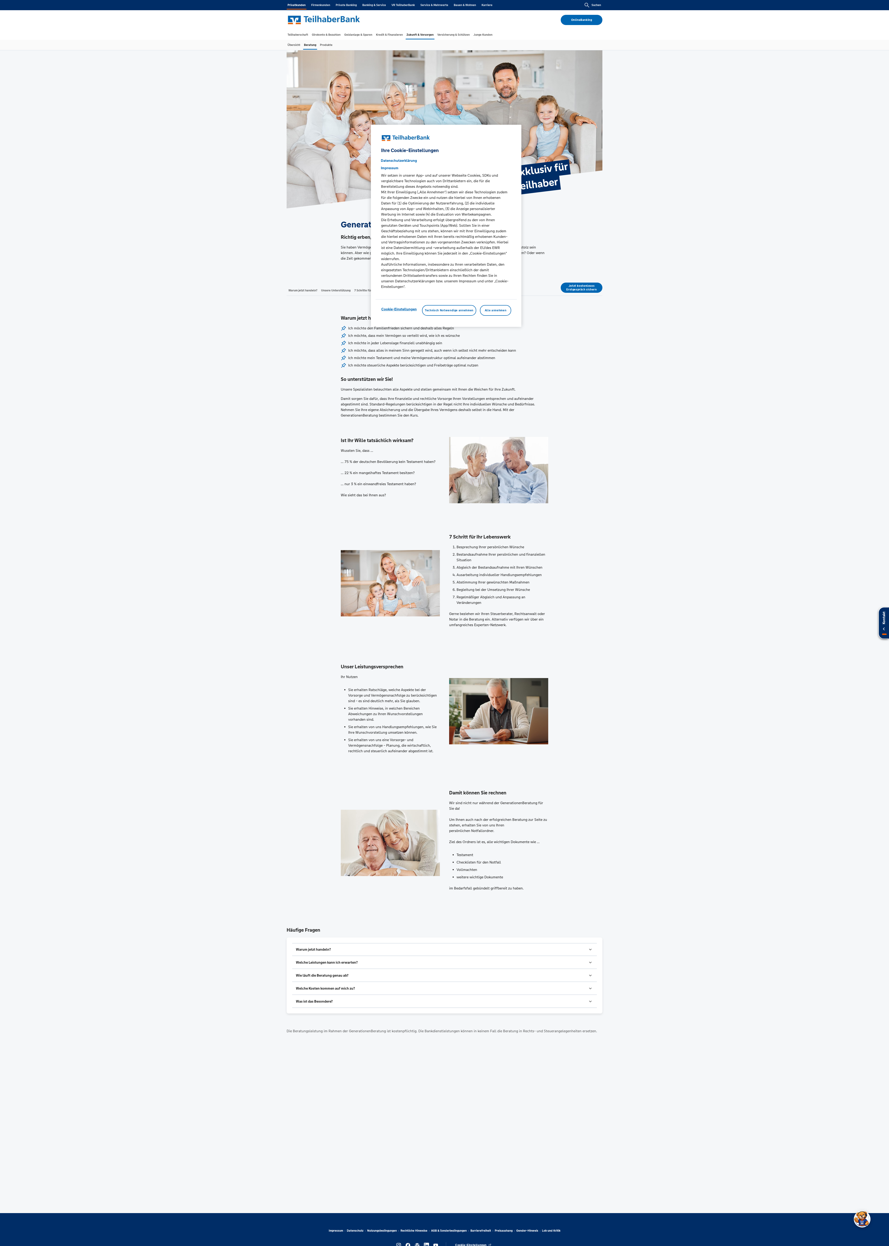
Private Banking (346, 5)
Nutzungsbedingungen (382, 1231)
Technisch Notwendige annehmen (449, 310)
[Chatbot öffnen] (862, 1219)
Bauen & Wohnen (465, 5)
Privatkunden (297, 5)
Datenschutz (355, 1231)
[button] (444, 949)
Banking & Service (374, 5)
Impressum (336, 1231)
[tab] (298, 34)
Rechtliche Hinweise (414, 1231)
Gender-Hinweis (527, 1231)
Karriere (487, 5)
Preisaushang (504, 1231)
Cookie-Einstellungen (399, 309)
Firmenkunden (320, 5)
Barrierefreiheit (480, 1231)
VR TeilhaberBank (403, 5)
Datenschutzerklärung (399, 160)
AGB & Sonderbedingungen (449, 1231)
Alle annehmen (495, 310)
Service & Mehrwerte (434, 5)
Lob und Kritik (551, 1231)
